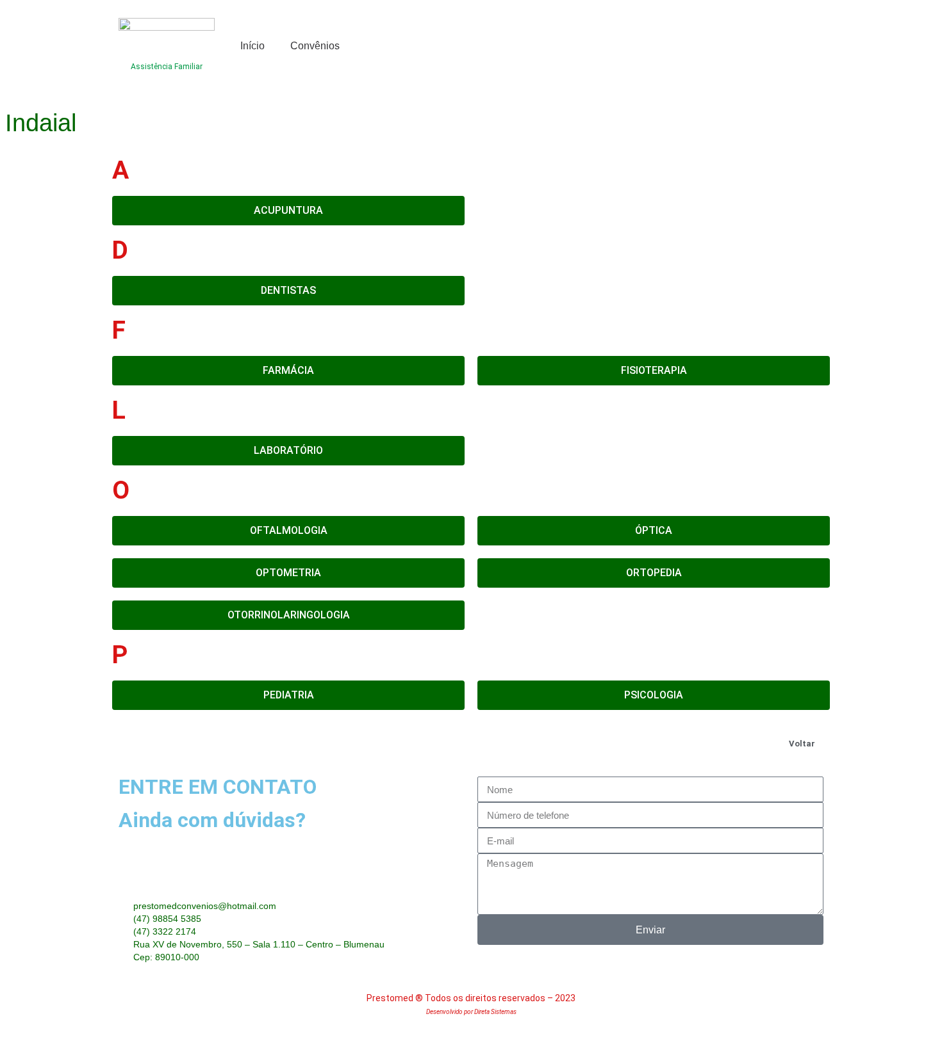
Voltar (802, 743)
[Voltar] (822, 740)
